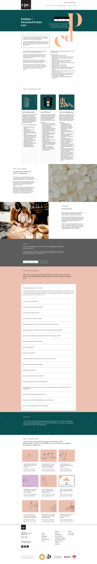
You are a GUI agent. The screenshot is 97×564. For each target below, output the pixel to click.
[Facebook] (25, 546)
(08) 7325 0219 (27, 542)
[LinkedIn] (22, 546)
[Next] (90, 424)
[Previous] (6, 424)
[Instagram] (28, 546)
